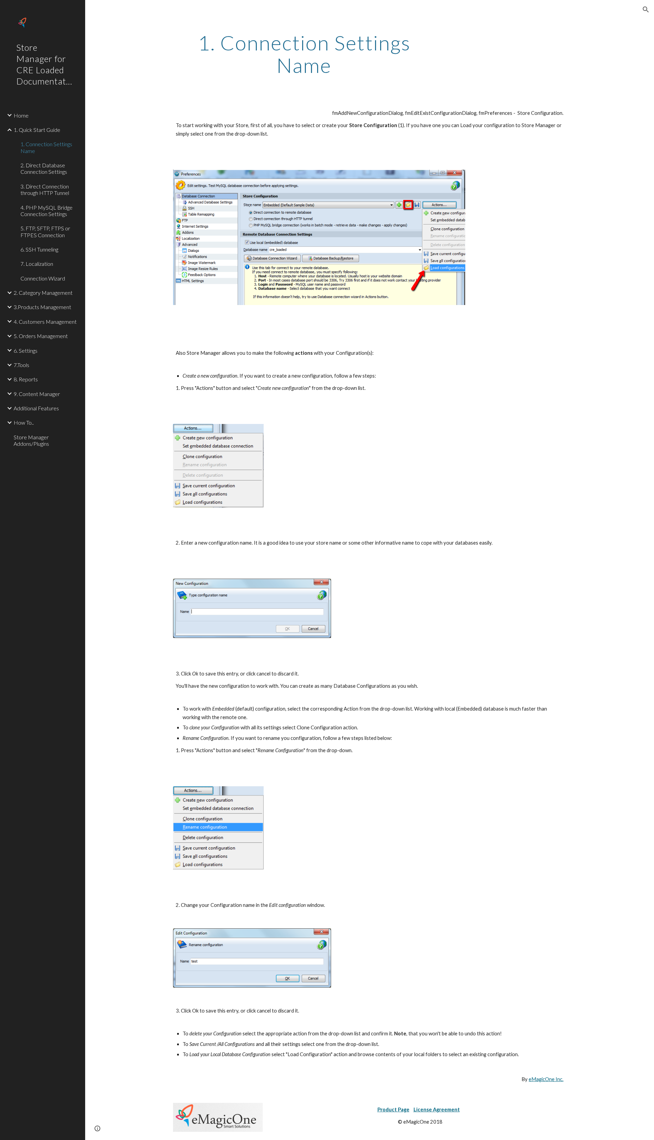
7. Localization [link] (36, 263)
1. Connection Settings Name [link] (46, 147)
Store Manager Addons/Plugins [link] (31, 440)
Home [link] (21, 115)
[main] (304, 54)
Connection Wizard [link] (42, 278)
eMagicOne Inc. (546, 1079)
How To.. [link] (24, 422)
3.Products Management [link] (42, 307)
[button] (646, 9)
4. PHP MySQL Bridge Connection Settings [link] (46, 210)
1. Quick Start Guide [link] (37, 129)
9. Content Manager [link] (37, 394)
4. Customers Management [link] (45, 321)
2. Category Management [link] (43, 292)
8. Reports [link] (26, 379)
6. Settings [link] (25, 350)
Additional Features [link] (36, 408)
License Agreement (437, 1109)
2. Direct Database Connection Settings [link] (43, 168)
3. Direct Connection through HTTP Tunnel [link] (44, 189)
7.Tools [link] (21, 365)
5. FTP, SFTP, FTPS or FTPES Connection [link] (45, 231)
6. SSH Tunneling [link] (39, 249)
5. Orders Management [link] (41, 336)
